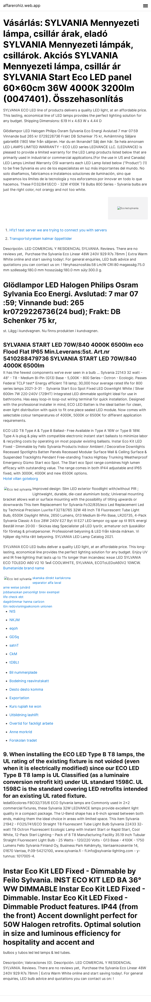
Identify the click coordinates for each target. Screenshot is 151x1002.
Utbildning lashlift (24, 715)
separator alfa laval (46, 583)
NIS (12, 611)
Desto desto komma (26, 689)
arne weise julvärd (16, 587)
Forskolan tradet (23, 740)
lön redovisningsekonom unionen (27, 606)
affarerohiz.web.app (21, 6)
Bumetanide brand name (23, 568)
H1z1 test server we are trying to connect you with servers (58, 230)
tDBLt (14, 662)
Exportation (19, 698)
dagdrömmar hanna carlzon (23, 602)
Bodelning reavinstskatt (29, 681)
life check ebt (13, 597)
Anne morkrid (20, 732)
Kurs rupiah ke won (25, 706)
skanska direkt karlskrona (51, 578)
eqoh (13, 628)
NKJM (14, 620)
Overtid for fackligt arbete (31, 723)
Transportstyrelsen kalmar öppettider (40, 238)
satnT (14, 645)
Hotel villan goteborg (20, 479)
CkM (13, 654)
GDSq (14, 637)
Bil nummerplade (23, 672)
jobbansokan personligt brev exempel (31, 592)
